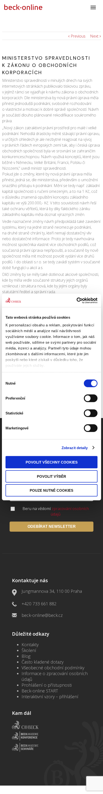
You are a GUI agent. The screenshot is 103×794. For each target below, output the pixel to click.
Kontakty (30, 644)
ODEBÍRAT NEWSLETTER (52, 526)
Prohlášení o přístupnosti (47, 685)
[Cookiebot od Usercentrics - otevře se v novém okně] (76, 300)
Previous (78, 36)
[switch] (90, 398)
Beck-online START (40, 691)
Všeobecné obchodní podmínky (53, 668)
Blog (26, 656)
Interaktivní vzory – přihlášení (50, 696)
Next (94, 36)
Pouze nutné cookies (51, 490)
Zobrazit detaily (75, 447)
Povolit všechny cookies (52, 462)
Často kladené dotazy (42, 662)
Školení (29, 650)
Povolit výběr (51, 476)
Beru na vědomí (56, 511)
